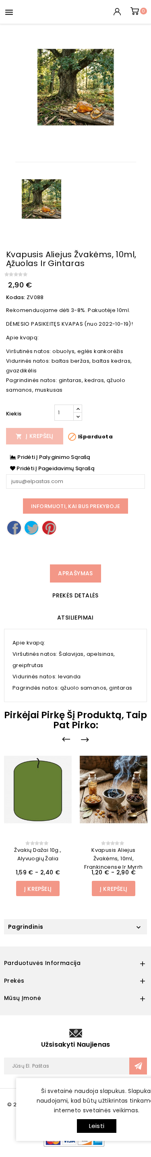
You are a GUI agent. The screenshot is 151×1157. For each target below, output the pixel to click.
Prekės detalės (75, 595)
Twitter (31, 528)
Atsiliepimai (75, 618)
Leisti (96, 1126)
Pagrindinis (25, 927)
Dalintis (14, 528)
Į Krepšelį (35, 436)
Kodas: (15, 297)
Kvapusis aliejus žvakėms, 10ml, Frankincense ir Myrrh (113, 858)
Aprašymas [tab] (75, 573)
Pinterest (49, 528)
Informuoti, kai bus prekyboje (75, 506)
